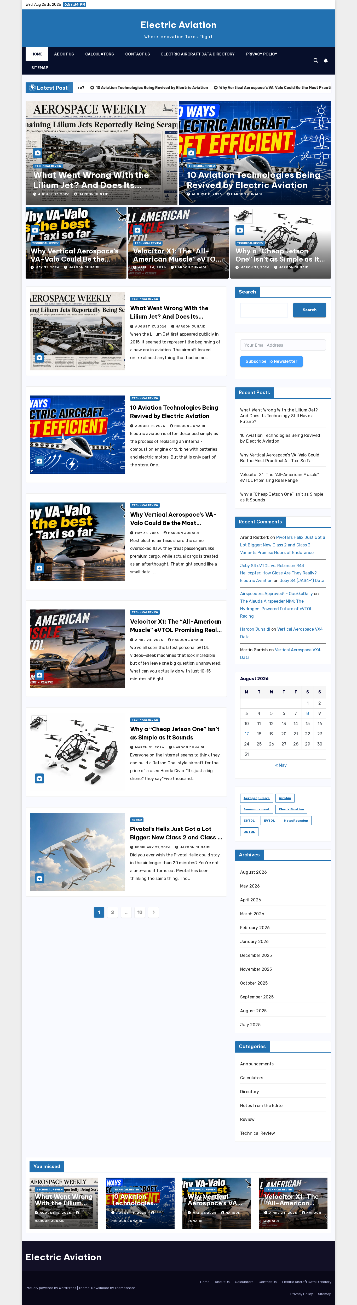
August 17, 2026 (54, 194)
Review (137, 819)
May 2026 (250, 886)
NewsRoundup (296, 820)
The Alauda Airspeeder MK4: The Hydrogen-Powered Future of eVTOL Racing (276, 609)
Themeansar (125, 1288)
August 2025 (253, 1010)
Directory (249, 1091)
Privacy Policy (261, 54)
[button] (316, 61)
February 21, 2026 (153, 847)
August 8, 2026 (207, 194)
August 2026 (253, 872)
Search (247, 292)
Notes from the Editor (262, 1105)
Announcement (257, 809)
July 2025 (250, 1024)
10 (139, 912)
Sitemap (39, 67)
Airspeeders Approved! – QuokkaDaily (276, 593)
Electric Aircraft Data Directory (198, 54)
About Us (64, 54)
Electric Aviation (178, 24)
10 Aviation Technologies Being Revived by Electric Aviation (253, 180)
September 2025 (257, 997)
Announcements (257, 1063)
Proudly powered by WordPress (51, 1288)
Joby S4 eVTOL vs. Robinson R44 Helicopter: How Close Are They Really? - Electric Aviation (280, 573)
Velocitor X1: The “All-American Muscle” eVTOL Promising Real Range (176, 259)
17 (247, 733)
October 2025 (254, 983)
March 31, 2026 (255, 267)
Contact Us (137, 54)
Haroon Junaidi (94, 194)
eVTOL (269, 820)
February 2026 (255, 927)
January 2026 (254, 941)
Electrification (291, 809)
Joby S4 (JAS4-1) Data (302, 580)
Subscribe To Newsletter (271, 361)
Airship (285, 798)
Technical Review (48, 166)
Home (37, 54)
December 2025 (256, 955)
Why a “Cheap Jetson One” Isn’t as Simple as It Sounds (277, 259)
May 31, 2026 (48, 267)
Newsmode (100, 1288)
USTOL (249, 832)
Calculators (99, 54)
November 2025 (256, 969)
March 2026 (252, 913)
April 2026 (250, 899)
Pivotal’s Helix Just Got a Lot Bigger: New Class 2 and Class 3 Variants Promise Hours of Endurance (282, 545)
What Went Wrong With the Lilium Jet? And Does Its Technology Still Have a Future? (100, 185)
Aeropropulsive (257, 798)
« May (281, 765)
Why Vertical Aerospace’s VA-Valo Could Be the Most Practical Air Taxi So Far (173, 523)
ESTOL (249, 820)
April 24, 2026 (152, 267)
